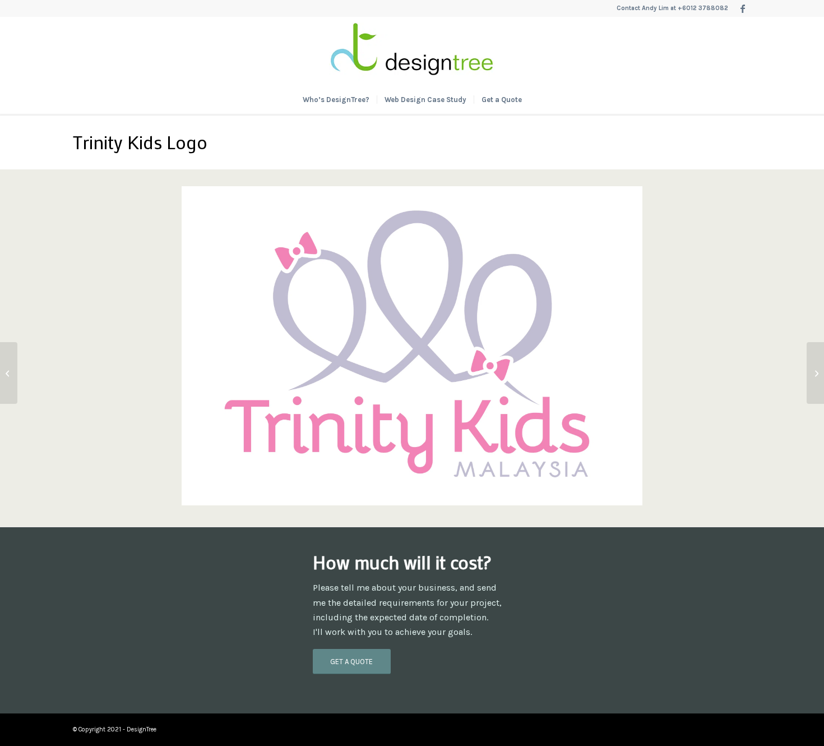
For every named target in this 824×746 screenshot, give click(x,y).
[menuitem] (336, 100)
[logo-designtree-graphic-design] (412, 51)
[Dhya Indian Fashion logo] (815, 373)
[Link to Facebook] (742, 8)
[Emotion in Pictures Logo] (8, 373)
